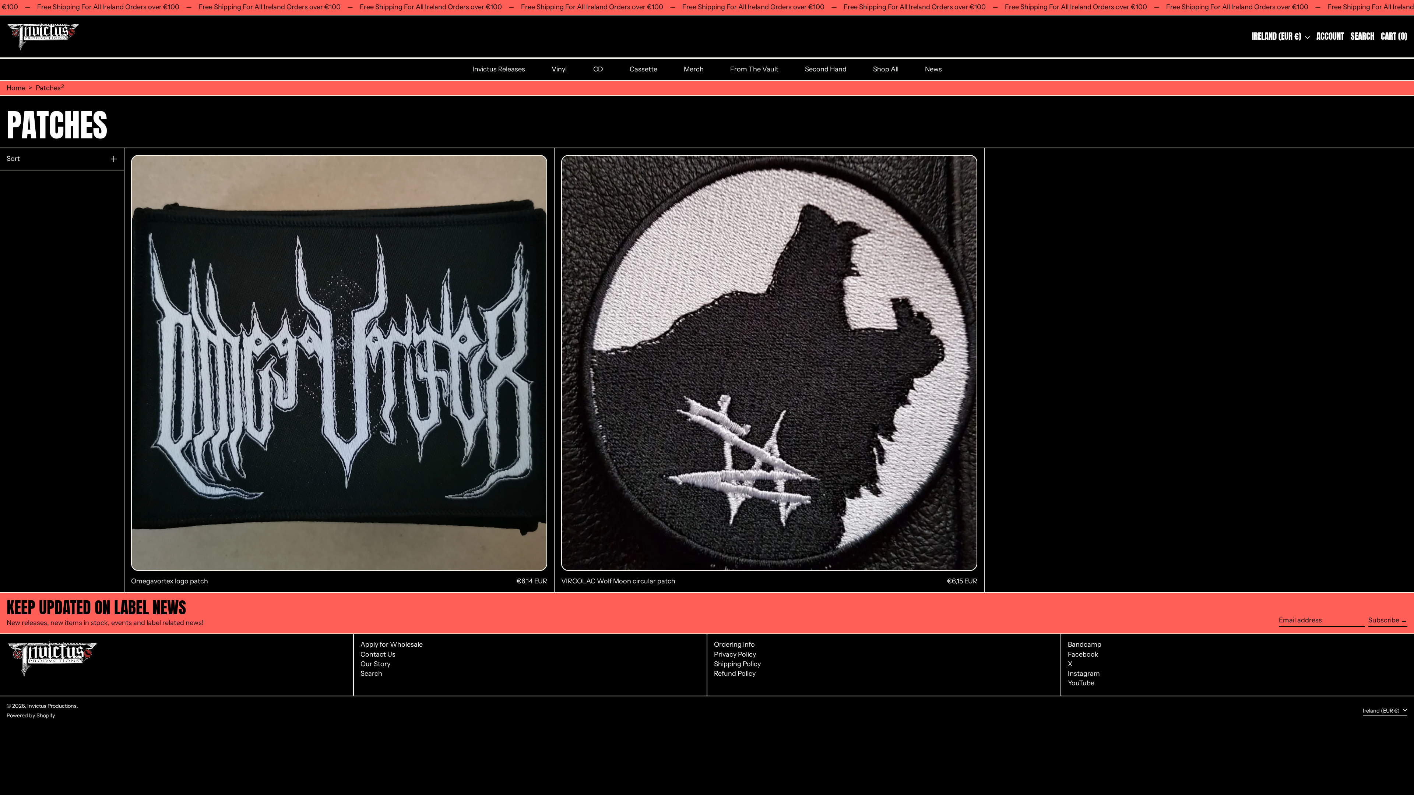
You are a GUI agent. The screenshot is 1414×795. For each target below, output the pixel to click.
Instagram (1084, 674)
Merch (694, 69)
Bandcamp (1084, 645)
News (933, 69)
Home (16, 88)
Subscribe (1383, 620)
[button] (1362, 36)
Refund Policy (735, 673)
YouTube (1081, 683)
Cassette (643, 69)
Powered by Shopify (31, 715)
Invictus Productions (52, 706)
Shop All (885, 69)
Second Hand (826, 69)
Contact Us (377, 654)
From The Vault (754, 69)
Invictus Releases (498, 69)
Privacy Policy (735, 654)
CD (598, 69)
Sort (13, 159)
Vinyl (559, 69)
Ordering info (734, 644)
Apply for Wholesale (391, 644)
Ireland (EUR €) (1277, 36)
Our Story (375, 664)
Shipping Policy (737, 664)
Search (371, 673)
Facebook (1083, 654)
